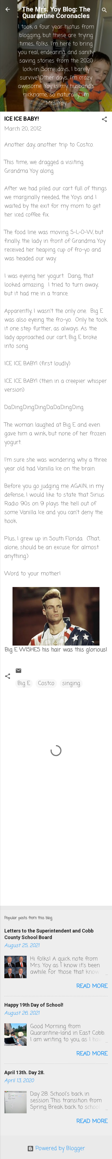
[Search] (104, 11)
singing (71, 683)
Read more (92, 986)
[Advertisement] (56, 858)
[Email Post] (18, 672)
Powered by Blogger (59, 1148)
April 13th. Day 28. (24, 1072)
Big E (24, 683)
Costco (46, 683)
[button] (104, 120)
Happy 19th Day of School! (33, 1005)
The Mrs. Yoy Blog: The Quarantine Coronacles (56, 12)
